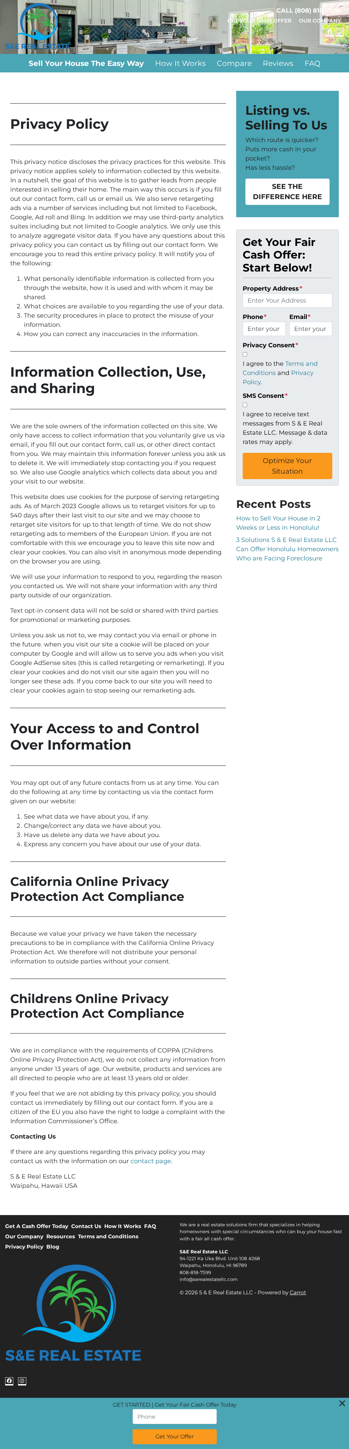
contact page (151, 1161)
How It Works (180, 63)
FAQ (312, 63)
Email (299, 317)
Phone (255, 317)
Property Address (272, 288)
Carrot (298, 1292)
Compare (234, 63)
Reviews (278, 63)
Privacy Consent (270, 345)
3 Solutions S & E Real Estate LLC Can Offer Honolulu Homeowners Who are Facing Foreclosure (287, 549)
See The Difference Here (287, 191)
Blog (52, 1246)
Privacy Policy (24, 1246)
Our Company (320, 20)
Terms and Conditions (108, 1236)
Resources (60, 1236)
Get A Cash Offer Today (36, 1226)
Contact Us (86, 1226)
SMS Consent (265, 396)
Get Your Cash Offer (259, 20)
